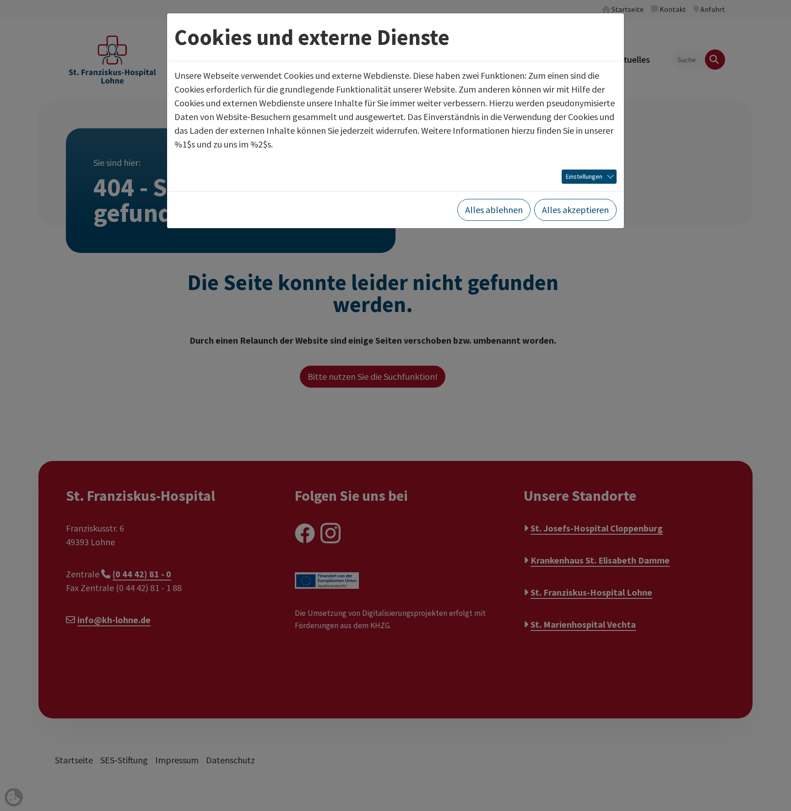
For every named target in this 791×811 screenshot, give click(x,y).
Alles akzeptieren (575, 209)
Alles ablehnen (494, 209)
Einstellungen (584, 176)
